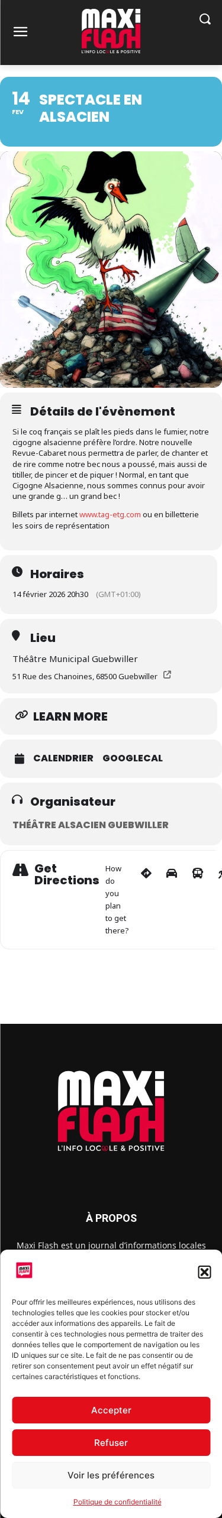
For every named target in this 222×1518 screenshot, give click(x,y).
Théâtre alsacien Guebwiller (90, 825)
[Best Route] (146, 899)
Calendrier (63, 758)
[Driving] (171, 899)
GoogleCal (132, 758)
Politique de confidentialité (117, 1501)
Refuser (111, 1442)
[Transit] (198, 899)
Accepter (111, 1410)
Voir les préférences (111, 1475)
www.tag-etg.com (110, 514)
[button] (204, 1272)
